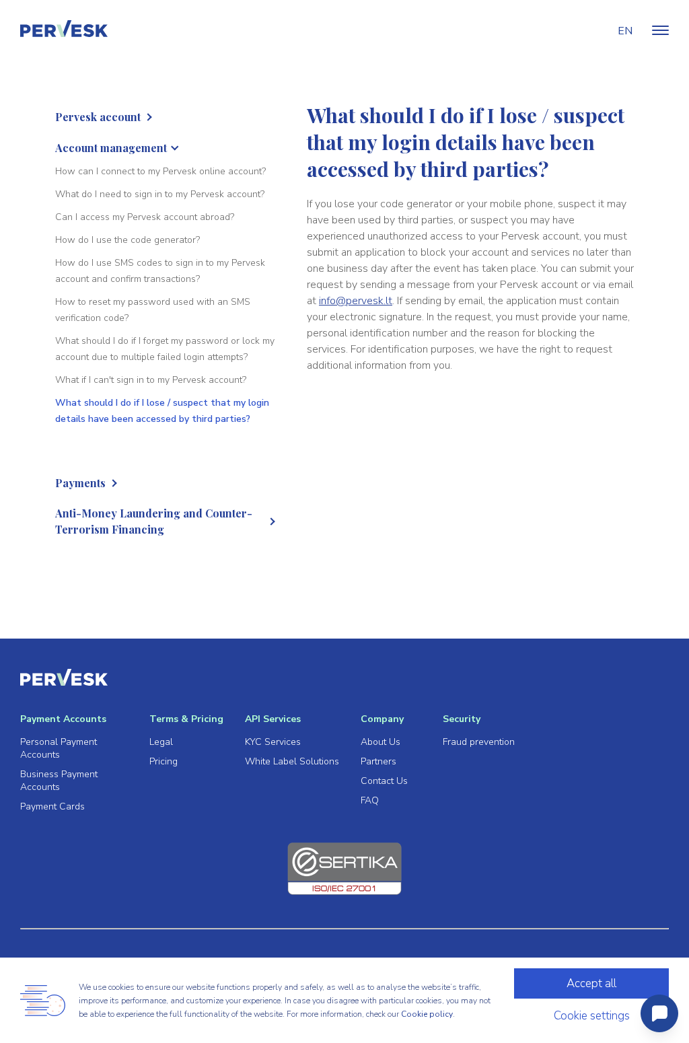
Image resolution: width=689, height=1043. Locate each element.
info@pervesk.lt (355, 300)
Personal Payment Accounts (58, 748)
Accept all (591, 983)
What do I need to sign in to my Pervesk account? (159, 194)
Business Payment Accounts (59, 780)
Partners (378, 761)
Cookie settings (592, 1015)
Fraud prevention (479, 741)
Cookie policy (427, 1014)
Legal (161, 741)
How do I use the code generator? (127, 239)
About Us (380, 741)
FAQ (370, 800)
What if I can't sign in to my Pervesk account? (150, 379)
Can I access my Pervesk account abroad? (144, 217)
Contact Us (384, 781)
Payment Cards (52, 806)
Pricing (163, 761)
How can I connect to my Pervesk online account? (160, 171)
